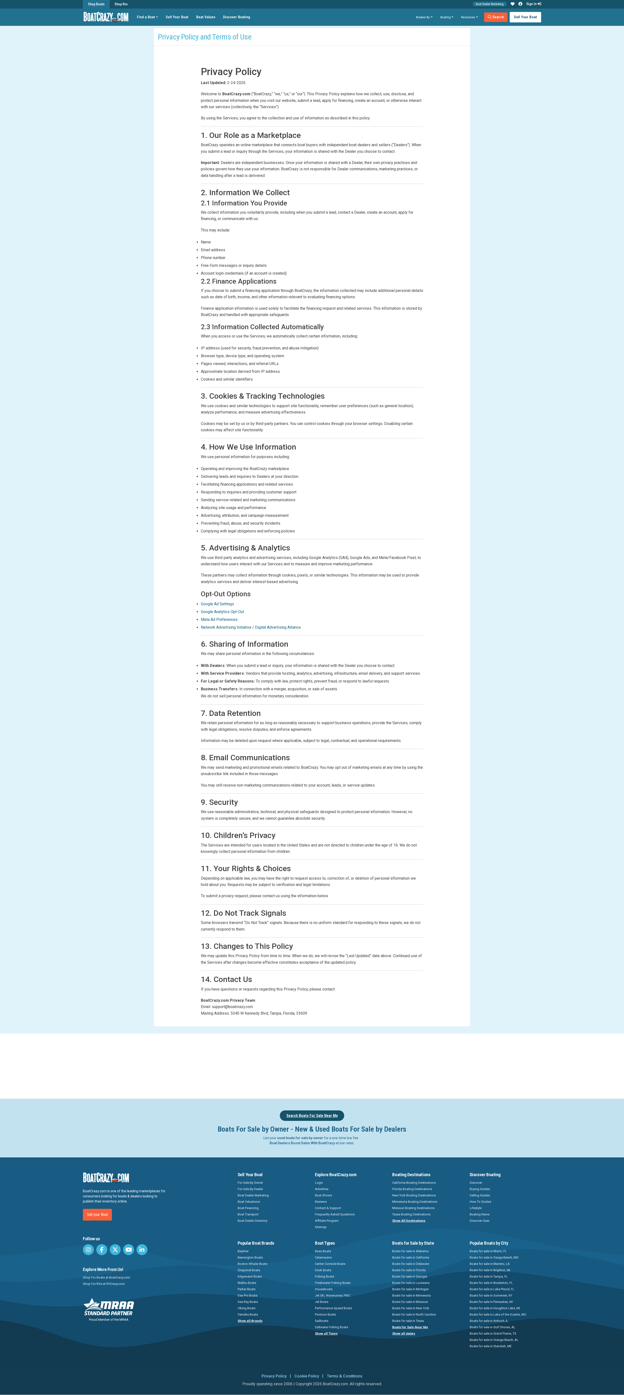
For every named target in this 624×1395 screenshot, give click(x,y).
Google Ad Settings (217, 604)
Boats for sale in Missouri (410, 1302)
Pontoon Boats (325, 1314)
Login (319, 1182)
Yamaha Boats (248, 1314)
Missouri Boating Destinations (413, 1208)
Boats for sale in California (410, 1257)
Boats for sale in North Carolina (414, 1314)
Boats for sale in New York (410, 1308)
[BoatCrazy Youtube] (128, 1249)
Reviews (321, 1201)
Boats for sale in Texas (408, 1321)
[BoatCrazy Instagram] (88, 1249)
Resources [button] (468, 17)
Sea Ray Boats (248, 1302)
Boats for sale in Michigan (410, 1289)
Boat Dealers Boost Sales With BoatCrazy (302, 1143)
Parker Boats (246, 1289)
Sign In (531, 4)
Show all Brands (250, 1321)
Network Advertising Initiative (226, 627)
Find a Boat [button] (146, 17)
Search (497, 17)
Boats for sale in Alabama (410, 1251)
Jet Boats (321, 1302)
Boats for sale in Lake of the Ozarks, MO (498, 1314)
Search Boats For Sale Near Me (312, 1115)
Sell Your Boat (177, 17)
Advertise (321, 1189)
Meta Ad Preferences (219, 619)
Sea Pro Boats (247, 1295)
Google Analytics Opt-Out (222, 611)
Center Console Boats (330, 1264)
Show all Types (326, 1333)
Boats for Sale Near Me (410, 1327)
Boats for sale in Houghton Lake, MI (495, 1308)
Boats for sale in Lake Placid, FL (492, 1289)
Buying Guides (480, 1189)
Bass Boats (323, 1251)
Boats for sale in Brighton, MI (490, 1270)
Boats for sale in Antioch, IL (489, 1321)
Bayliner (243, 1251)
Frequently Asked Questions (335, 1214)
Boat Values (205, 17)
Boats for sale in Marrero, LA (490, 1264)
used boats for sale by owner (300, 1138)
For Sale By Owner (250, 1182)
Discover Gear (479, 1220)
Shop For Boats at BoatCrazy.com (106, 1277)
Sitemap (321, 1227)
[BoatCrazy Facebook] (101, 1249)
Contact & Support (328, 1208)
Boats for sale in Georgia (409, 1276)
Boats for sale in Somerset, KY (491, 1295)
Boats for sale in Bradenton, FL (491, 1283)
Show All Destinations (408, 1220)
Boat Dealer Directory (252, 1220)
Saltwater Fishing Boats (331, 1327)
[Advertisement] (339, 1065)
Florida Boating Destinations (412, 1189)
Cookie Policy (306, 1376)
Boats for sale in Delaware (410, 1264)
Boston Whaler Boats (252, 1264)
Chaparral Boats (249, 1270)
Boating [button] (445, 17)
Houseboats (323, 1289)
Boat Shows (323, 1195)
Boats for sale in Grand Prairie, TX (493, 1333)
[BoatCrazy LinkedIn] (141, 1249)
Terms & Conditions (344, 1376)
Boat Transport (248, 1214)
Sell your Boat (97, 1214)
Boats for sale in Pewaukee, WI (491, 1302)
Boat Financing (248, 1208)
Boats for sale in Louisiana (410, 1283)
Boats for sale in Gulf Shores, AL (492, 1327)
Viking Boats (246, 1308)
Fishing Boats (324, 1276)
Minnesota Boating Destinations (414, 1201)
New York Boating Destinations (414, 1195)
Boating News (479, 1214)
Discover (476, 1182)
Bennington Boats (250, 1257)
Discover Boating (236, 17)
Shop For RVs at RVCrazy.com (104, 1284)
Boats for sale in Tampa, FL (489, 1276)
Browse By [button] (423, 17)
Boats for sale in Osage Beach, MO (494, 1257)
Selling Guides (480, 1195)
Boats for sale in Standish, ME (491, 1346)
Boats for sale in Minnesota (411, 1295)
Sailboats (321, 1321)
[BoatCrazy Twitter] (115, 1249)
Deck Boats (323, 1270)
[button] (513, 4)
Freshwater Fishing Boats (333, 1283)
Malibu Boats (247, 1283)
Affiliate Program (327, 1220)
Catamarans (323, 1257)
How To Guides (480, 1201)
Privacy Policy (274, 1376)
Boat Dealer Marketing (490, 4)
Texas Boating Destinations (411, 1214)
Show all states (403, 1333)
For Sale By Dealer (250, 1189)
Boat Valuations (249, 1201)
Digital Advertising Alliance (278, 627)
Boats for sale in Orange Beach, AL (494, 1340)
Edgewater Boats (250, 1276)
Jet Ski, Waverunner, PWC (332, 1295)
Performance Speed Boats (333, 1308)
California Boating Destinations (414, 1182)
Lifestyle (476, 1208)
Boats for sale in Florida (409, 1270)
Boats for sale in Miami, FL (488, 1251)
